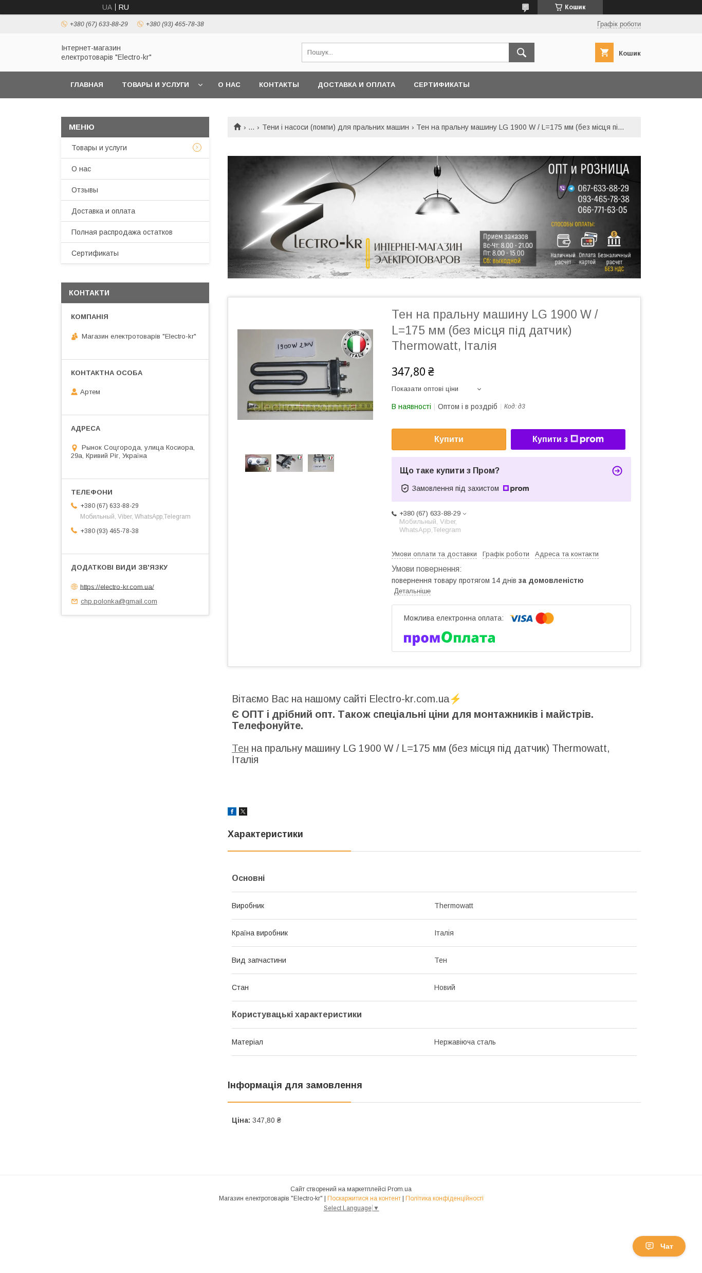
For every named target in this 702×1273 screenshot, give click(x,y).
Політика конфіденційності (444, 1198)
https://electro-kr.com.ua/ (117, 586)
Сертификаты (442, 85)
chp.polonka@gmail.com (119, 601)
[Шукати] (521, 52)
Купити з (550, 439)
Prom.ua (399, 1189)
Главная (86, 85)
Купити (449, 439)
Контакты (279, 85)
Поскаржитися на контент (364, 1198)
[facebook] (232, 813)
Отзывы (84, 190)
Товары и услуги (155, 85)
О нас (229, 85)
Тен (240, 748)
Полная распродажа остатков (122, 232)
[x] (243, 813)
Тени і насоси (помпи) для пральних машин (335, 127)
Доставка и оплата (356, 85)
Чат (666, 1246)
